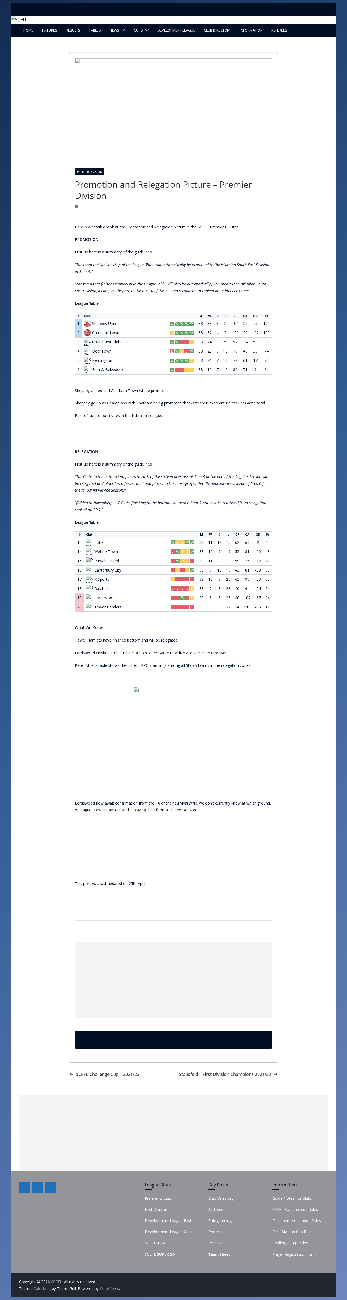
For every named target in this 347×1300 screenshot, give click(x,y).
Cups (138, 30)
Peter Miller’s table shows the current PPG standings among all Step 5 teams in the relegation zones (162, 665)
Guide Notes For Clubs (292, 1198)
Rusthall (101, 588)
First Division (156, 1209)
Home (28, 30)
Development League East (168, 1220)
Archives (215, 1209)
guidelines (143, 252)
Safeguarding (220, 1220)
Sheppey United (106, 323)
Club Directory (217, 30)
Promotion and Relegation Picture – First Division (140, 1039)
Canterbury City (107, 570)
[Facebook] (24, 1187)
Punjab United (106, 560)
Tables (95, 30)
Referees (279, 30)
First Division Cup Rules (292, 1231)
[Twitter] (37, 1187)
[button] (122, 30)
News (114, 30)
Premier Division (89, 172)
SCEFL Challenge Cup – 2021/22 (107, 1074)
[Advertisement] (173, 980)
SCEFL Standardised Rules (295, 1209)
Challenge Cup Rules (290, 1242)
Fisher (99, 542)
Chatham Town (105, 332)
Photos (214, 1231)
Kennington (102, 360)
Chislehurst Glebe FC (110, 342)
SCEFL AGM (155, 1242)
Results (73, 30)
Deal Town (101, 351)
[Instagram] (50, 1187)
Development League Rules (296, 1220)
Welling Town (106, 551)
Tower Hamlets (107, 607)
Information (251, 30)
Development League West (169, 1231)
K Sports (101, 579)
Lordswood (104, 597)
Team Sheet (219, 1254)
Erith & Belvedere (107, 369)
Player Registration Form (294, 1254)
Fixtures (49, 30)
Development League (176, 30)
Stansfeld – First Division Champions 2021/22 (225, 1074)
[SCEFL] (19, 20)
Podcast (215, 1242)
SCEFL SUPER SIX (160, 1254)
